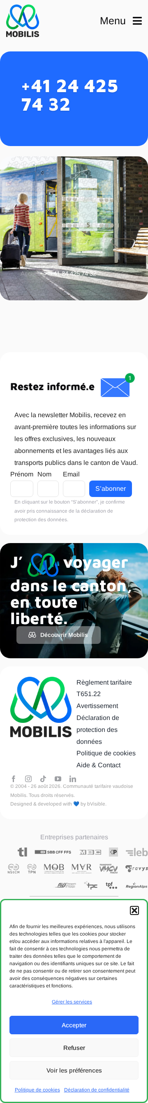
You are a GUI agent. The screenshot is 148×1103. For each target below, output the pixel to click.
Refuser (74, 1047)
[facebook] (13, 779)
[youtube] (58, 779)
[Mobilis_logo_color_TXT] (22, 21)
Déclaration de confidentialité (97, 1090)
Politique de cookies (37, 1090)
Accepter (74, 1025)
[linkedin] (72, 779)
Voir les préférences (74, 1070)
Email (71, 474)
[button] (134, 910)
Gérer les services (72, 1002)
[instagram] (28, 779)
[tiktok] (43, 779)
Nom (44, 474)
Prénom (21, 474)
